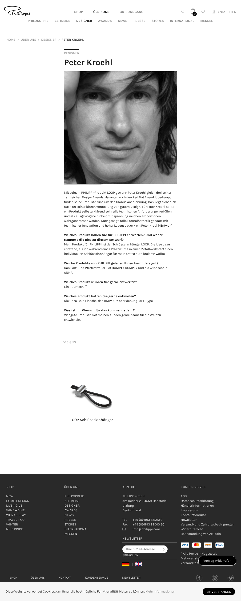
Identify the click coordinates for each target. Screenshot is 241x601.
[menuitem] (28, 40)
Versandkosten (192, 563)
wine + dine (15, 510)
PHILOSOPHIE (38, 21)
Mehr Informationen (160, 591)
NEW (9, 496)
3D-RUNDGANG (131, 12)
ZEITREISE (62, 21)
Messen (206, 21)
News (122, 21)
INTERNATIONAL (182, 21)
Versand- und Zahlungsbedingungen (207, 524)
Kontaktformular (193, 515)
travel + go (15, 520)
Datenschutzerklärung (197, 501)
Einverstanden (218, 592)
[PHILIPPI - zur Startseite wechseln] (17, 11)
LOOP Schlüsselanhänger (91, 419)
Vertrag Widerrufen (217, 561)
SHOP (78, 12)
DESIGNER (84, 21)
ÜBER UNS (101, 12)
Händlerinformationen (197, 506)
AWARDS (105, 21)
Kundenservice (96, 577)
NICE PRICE (14, 529)
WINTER (12, 524)
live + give (14, 506)
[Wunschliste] (203, 11)
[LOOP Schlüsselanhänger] (91, 384)
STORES (158, 21)
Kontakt (65, 577)
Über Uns (38, 577)
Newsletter (189, 520)
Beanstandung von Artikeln (201, 534)
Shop (13, 577)
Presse (139, 21)
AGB (184, 496)
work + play (16, 515)
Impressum (189, 510)
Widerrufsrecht (192, 529)
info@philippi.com (146, 529)
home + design (17, 501)
